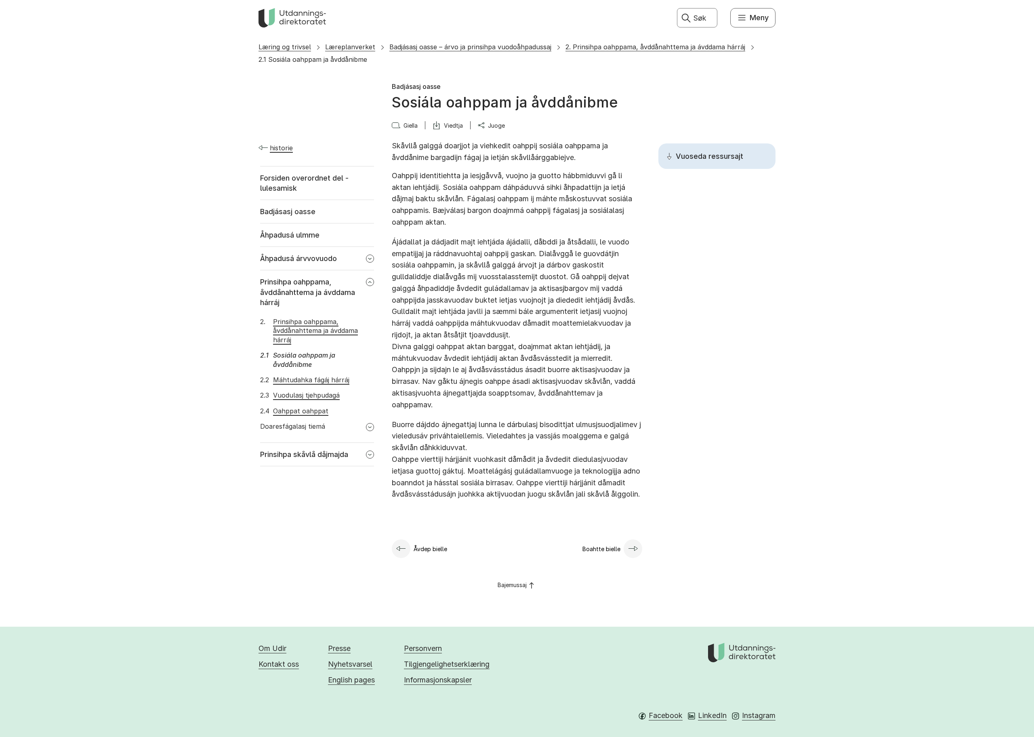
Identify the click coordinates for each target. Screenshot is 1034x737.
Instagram (759, 715)
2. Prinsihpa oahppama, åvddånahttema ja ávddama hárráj (655, 47)
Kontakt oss (278, 664)
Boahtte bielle (601, 548)
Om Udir (272, 648)
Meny (759, 17)
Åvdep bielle (430, 548)
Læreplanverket (350, 47)
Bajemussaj (512, 584)
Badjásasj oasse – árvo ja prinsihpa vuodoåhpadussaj (470, 47)
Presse (339, 648)
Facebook (666, 715)
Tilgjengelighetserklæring (447, 664)
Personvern (423, 648)
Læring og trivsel (284, 47)
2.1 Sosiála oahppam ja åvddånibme (312, 59)
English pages (351, 680)
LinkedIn (712, 715)
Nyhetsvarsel (350, 664)
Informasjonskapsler (438, 680)
